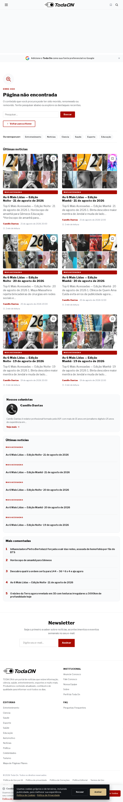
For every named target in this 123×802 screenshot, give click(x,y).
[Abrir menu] (6, 5)
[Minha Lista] (111, 4)
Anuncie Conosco (72, 674)
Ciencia (65, 137)
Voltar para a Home (21, 123)
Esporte (91, 137)
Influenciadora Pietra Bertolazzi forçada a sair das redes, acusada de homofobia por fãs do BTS (62, 551)
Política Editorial (80, 780)
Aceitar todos (111, 793)
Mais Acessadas (13, 192)
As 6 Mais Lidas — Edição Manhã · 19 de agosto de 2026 (83, 359)
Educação (106, 137)
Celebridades (9, 753)
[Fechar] (119, 58)
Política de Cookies (26, 795)
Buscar (68, 114)
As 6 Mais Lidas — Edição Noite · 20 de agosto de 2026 (23, 279)
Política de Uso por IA (13, 780)
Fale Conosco (70, 679)
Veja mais (11, 427)
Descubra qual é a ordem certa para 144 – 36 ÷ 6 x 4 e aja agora (46, 571)
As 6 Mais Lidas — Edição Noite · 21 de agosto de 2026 (23, 199)
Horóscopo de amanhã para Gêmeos (31, 560)
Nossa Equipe (70, 684)
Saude (78, 137)
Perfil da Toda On (71, 694)
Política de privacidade (36, 780)
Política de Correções (60, 780)
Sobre (66, 689)
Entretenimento (33, 137)
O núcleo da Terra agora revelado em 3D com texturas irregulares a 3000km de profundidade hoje (55, 595)
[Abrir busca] (116, 5)
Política (6, 748)
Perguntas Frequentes (74, 707)
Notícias (51, 137)
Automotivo (9, 738)
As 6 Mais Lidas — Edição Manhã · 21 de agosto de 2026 (83, 199)
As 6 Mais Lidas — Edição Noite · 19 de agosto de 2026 (23, 359)
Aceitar (98, 792)
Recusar (80, 792)
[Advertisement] (61, 32)
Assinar (66, 642)
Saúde (6, 728)
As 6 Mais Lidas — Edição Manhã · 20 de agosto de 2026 (83, 279)
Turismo (7, 758)
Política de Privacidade (48, 795)
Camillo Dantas (11, 223)
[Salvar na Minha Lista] (53, 158)
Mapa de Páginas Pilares (15, 763)
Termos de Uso (97, 780)
